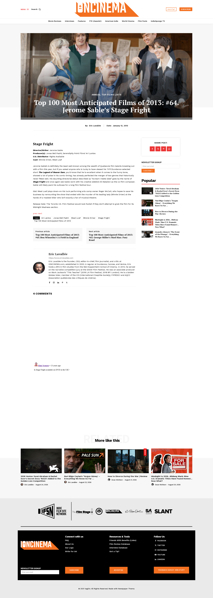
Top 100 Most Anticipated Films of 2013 (52, 221)
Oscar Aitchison (117, 480)
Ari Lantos (46, 218)
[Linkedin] (58, 282)
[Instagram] (54, 282)
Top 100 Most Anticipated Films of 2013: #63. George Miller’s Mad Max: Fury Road (111, 237)
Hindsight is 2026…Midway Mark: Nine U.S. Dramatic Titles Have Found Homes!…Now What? (167, 223)
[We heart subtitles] (107, 9)
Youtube (161, 555)
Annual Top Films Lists (106, 95)
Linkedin (161, 559)
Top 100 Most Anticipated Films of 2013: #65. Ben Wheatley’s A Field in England (58, 236)
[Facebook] (49, 282)
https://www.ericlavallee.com (61, 258)
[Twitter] (67, 282)
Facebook (161, 541)
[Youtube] (155, 555)
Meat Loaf (76, 218)
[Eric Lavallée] (39, 267)
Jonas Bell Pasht (61, 218)
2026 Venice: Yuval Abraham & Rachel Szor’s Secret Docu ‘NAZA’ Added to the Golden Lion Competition (167, 192)
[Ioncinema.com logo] (40, 545)
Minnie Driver (89, 218)
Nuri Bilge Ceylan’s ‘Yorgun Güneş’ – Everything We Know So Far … (166, 203)
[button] (36, 9)
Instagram (162, 550)
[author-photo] (22, 484)
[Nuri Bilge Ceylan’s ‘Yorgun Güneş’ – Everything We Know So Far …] (147, 202)
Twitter (161, 545)
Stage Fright (104, 218)
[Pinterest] (62, 282)
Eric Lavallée (95, 126)
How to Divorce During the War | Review (166, 212)
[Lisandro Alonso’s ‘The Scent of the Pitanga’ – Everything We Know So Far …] (147, 234)
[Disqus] (84, 328)
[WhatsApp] (169, 148)
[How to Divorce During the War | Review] (147, 212)
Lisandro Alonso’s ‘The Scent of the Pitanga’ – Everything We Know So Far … (167, 234)
